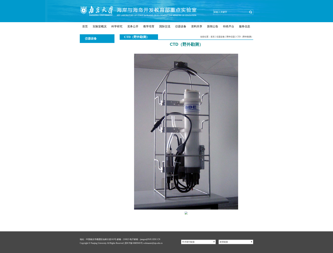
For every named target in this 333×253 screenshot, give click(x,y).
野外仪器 (231, 36)
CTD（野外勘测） (245, 36)
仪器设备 (220, 36)
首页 (213, 36)
